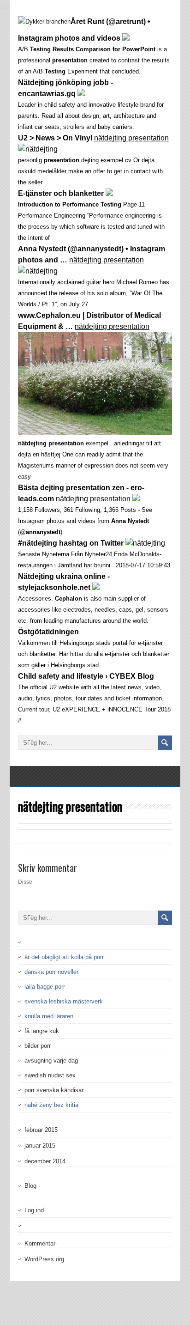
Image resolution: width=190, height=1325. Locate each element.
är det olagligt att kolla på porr (64, 957)
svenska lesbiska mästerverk (63, 1001)
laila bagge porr (44, 986)
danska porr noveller (51, 971)
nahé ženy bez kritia (51, 1104)
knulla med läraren (48, 1016)
